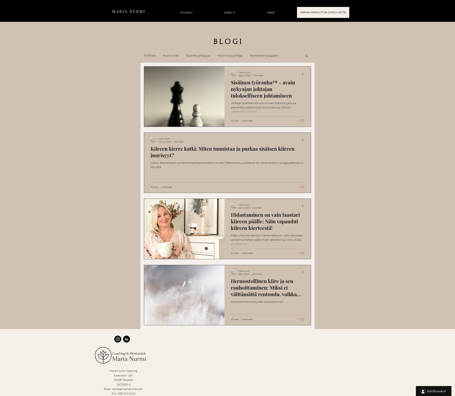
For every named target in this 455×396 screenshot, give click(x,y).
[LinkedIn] (126, 339)
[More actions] (304, 74)
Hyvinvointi (171, 55)
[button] (306, 56)
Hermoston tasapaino (264, 55)
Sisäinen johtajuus (198, 55)
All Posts (150, 55)
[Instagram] (117, 339)
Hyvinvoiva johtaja (229, 55)
